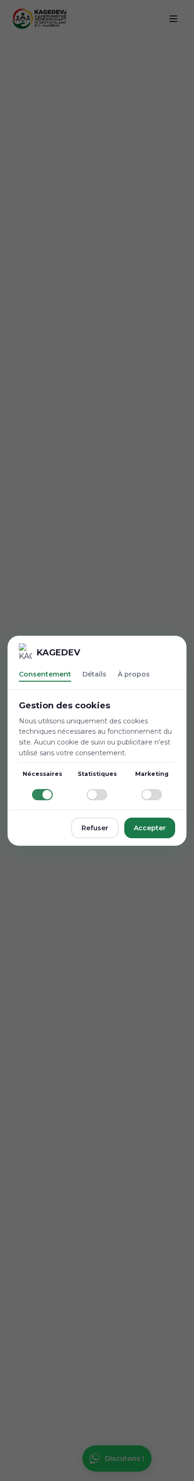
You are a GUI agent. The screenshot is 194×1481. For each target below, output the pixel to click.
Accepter (150, 828)
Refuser (94, 828)
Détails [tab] (94, 674)
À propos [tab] (134, 674)
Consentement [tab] (45, 674)
